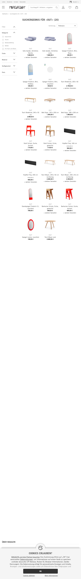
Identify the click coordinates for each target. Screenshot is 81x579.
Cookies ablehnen (29, 575)
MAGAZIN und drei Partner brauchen (25, 557)
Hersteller (9, 2)
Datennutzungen (26, 559)
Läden (3, 2)
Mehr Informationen (51, 575)
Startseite (5, 14)
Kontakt (16, 2)
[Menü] (3, 7)
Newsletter (23, 2)
